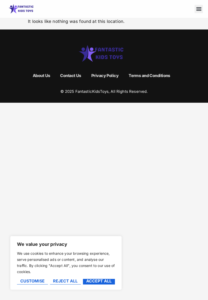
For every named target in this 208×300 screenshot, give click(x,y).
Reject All (65, 281)
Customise (32, 281)
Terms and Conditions (149, 75)
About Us (41, 75)
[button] (199, 9)
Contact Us (70, 75)
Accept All (99, 281)
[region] (66, 263)
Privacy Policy (104, 75)
